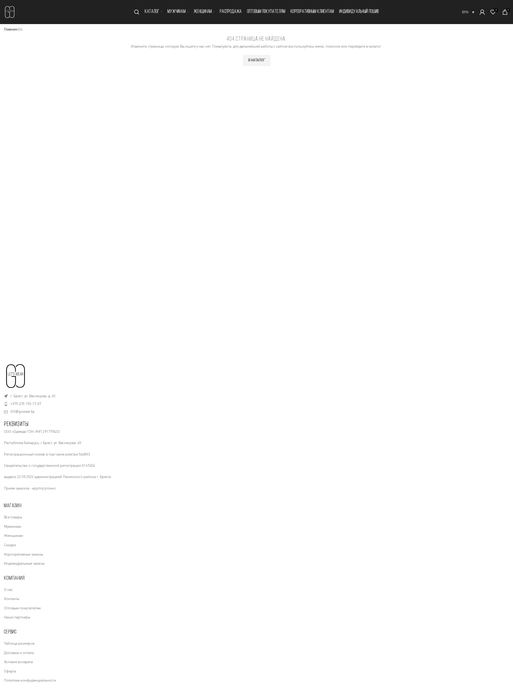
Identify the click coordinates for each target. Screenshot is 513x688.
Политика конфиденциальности (30, 680)
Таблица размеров (19, 643)
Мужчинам (12, 527)
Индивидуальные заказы (24, 563)
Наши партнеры (17, 617)
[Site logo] (10, 12)
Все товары (13, 517)
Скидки (10, 545)
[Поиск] (136, 12)
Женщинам (13, 536)
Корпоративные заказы (23, 554)
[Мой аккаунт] (482, 12)
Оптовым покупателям (22, 608)
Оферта (10, 671)
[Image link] (16, 375)
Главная (10, 29)
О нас (8, 590)
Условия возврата (18, 662)
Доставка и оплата (19, 653)
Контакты (11, 599)
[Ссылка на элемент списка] (256, 396)
